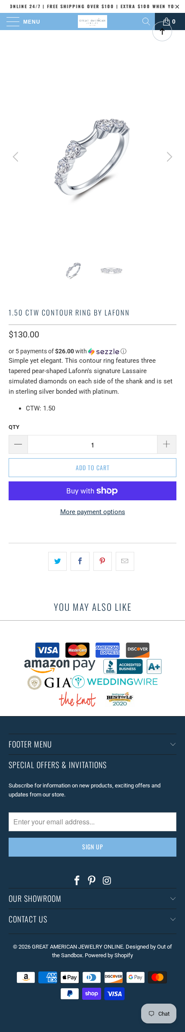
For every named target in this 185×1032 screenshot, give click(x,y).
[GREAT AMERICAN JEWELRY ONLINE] (92, 21)
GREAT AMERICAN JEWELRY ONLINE (77, 946)
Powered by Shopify (109, 955)
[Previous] (16, 157)
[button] (92, 351)
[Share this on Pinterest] (102, 561)
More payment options (92, 512)
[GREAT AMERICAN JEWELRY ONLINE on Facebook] (77, 881)
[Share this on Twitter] (57, 561)
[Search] (147, 21)
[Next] (168, 157)
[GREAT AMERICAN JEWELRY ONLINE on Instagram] (107, 881)
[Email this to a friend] (125, 561)
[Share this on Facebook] (80, 561)
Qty (14, 427)
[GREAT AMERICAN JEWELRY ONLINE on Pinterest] (92, 881)
